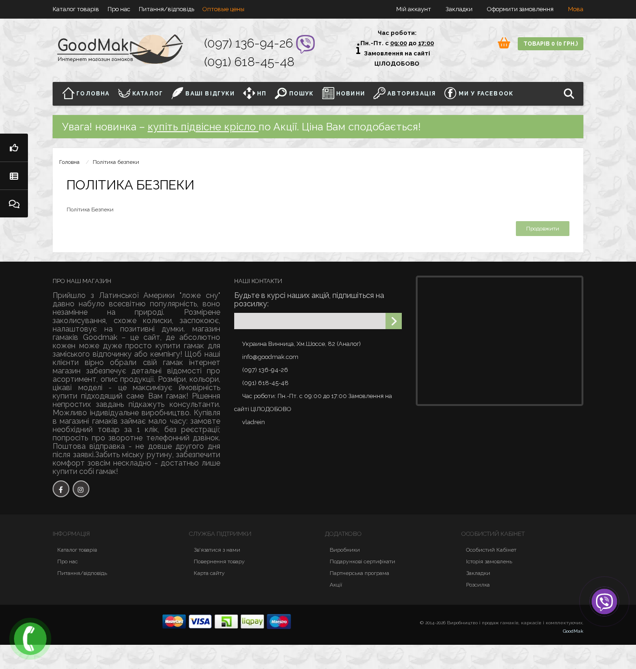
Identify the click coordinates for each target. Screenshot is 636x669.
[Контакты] (14, 203)
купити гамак (180, 345)
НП (261, 93)
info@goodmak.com (270, 356)
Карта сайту (209, 573)
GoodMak (573, 631)
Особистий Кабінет (491, 550)
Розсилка (478, 584)
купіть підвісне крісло (203, 127)
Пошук (300, 93)
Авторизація (411, 93)
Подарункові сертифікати (362, 561)
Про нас (119, 9)
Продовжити (542, 228)
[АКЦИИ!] (14, 148)
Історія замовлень (489, 561)
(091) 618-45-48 (249, 61)
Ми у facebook (484, 93)
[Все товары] (14, 175)
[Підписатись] (394, 321)
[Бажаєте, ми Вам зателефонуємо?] (30, 639)
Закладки (478, 573)
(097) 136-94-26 (250, 43)
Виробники (345, 550)
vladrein (253, 422)
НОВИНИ (349, 93)
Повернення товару (219, 561)
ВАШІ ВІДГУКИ (209, 93)
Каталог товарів (76, 9)
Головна (92, 93)
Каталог (146, 93)
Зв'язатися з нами (217, 550)
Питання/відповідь (166, 9)
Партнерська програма (359, 573)
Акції (336, 584)
